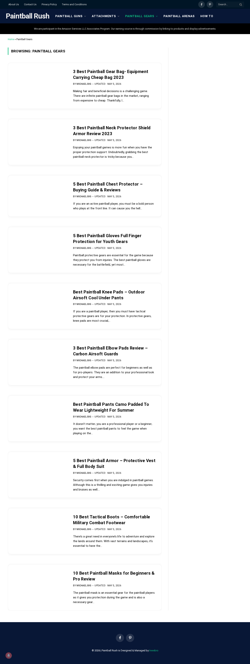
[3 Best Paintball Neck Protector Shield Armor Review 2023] (37, 138)
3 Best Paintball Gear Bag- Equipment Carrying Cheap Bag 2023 (110, 74)
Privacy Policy (49, 4)
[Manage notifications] (8, 655)
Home (11, 39)
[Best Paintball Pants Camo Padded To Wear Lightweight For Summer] (37, 415)
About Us (13, 4)
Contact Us (30, 4)
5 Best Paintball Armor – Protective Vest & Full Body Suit (114, 463)
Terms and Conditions (74, 4)
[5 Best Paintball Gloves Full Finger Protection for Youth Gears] (37, 246)
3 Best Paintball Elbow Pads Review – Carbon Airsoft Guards (110, 351)
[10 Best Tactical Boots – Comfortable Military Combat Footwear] (37, 527)
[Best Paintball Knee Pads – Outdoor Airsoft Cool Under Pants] (37, 302)
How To (206, 16)
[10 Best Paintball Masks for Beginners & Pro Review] (37, 583)
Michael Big (84, 84)
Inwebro (153, 650)
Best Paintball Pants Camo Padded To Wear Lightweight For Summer (111, 407)
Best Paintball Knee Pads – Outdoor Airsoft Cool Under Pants (109, 295)
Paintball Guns (69, 16)
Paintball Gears (139, 16)
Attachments (104, 16)
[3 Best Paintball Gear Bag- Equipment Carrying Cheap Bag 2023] (37, 82)
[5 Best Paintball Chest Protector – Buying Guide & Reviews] (37, 194)
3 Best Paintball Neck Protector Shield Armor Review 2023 (112, 130)
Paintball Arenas (179, 16)
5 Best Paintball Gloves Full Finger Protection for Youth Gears (107, 238)
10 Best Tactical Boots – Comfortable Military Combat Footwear (111, 519)
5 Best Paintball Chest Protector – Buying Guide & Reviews (108, 187)
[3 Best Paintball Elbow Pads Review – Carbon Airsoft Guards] (37, 358)
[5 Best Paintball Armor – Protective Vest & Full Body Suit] (37, 471)
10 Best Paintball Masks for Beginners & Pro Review (114, 576)
